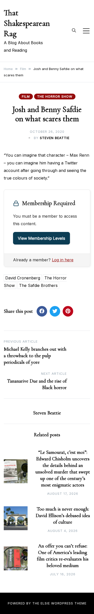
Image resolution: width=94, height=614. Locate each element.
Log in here (62, 259)
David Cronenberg (22, 277)
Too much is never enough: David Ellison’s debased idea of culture (63, 515)
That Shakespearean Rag (27, 23)
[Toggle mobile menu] (86, 31)
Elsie (45, 603)
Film (26, 96)
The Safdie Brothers (38, 285)
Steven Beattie (54, 138)
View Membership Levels (41, 238)
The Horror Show (54, 96)
